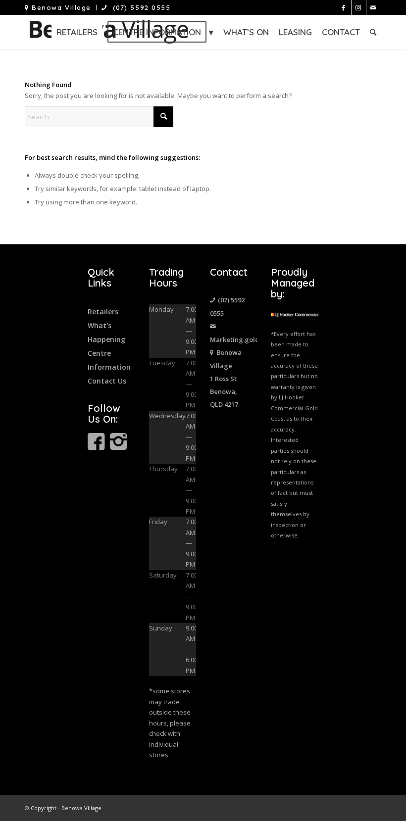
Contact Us (107, 381)
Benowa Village (60, 7)
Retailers (103, 311)
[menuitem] (61, 7)
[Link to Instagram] (359, 7)
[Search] (373, 32)
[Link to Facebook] (344, 7)
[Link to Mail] (373, 7)
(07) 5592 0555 (139, 7)
